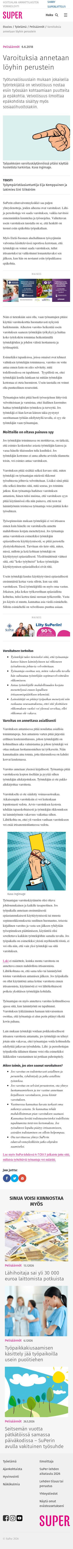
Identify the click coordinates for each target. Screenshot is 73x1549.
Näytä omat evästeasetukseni (52, 1503)
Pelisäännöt (37, 27)
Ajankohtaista (12, 1469)
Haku (49, 15)
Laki (6, 961)
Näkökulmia (11, 1484)
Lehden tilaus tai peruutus (51, 1483)
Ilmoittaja (47, 1461)
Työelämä (21, 27)
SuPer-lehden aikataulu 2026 (50, 1471)
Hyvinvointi (11, 1476)
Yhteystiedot (49, 1493)
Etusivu (7, 27)
